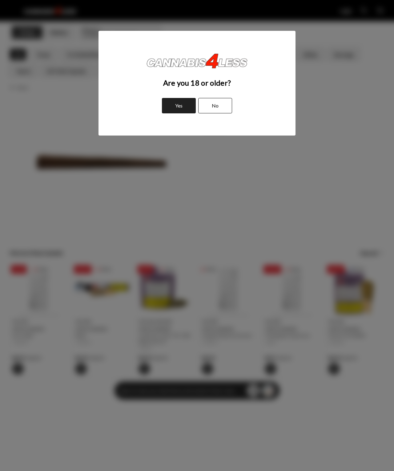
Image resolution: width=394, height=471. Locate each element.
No (215, 105)
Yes (179, 105)
